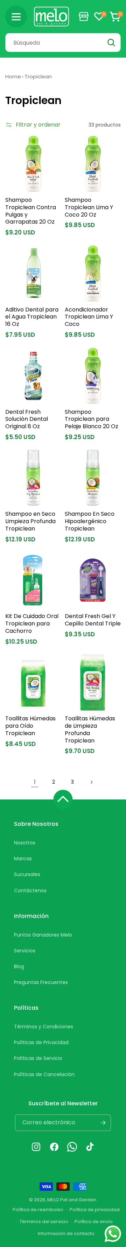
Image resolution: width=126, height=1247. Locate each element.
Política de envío (94, 1221)
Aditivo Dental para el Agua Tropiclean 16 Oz (31, 317)
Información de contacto (66, 1233)
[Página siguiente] (91, 782)
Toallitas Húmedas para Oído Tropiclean (30, 726)
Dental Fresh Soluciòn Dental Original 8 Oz (26, 419)
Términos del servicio (44, 1221)
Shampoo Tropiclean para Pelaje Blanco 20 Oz (91, 419)
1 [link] (35, 782)
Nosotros (24, 842)
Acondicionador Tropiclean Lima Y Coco (89, 317)
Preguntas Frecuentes (41, 982)
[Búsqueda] (111, 42)
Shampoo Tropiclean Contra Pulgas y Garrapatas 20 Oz (30, 211)
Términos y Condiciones (43, 1026)
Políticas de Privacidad (41, 1042)
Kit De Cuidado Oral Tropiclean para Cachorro (31, 624)
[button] (16, 16)
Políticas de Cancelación (44, 1074)
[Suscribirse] (103, 1122)
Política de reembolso (38, 1209)
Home (13, 76)
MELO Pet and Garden (71, 1199)
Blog (19, 966)
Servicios (24, 950)
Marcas (23, 858)
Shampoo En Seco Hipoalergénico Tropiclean (89, 521)
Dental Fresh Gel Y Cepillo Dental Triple (93, 620)
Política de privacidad (95, 1209)
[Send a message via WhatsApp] (112, 1233)
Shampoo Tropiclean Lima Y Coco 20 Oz (89, 207)
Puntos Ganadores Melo (43, 934)
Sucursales (27, 874)
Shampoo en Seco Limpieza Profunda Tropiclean (30, 521)
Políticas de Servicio (38, 1058)
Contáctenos (30, 890)
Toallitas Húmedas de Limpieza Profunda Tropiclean (90, 729)
